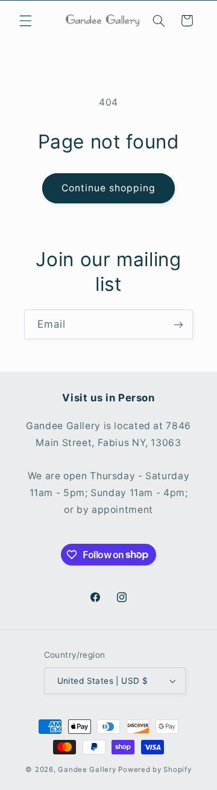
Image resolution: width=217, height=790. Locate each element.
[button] (25, 20)
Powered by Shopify (154, 769)
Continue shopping (108, 188)
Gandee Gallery (87, 769)
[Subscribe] (178, 324)
